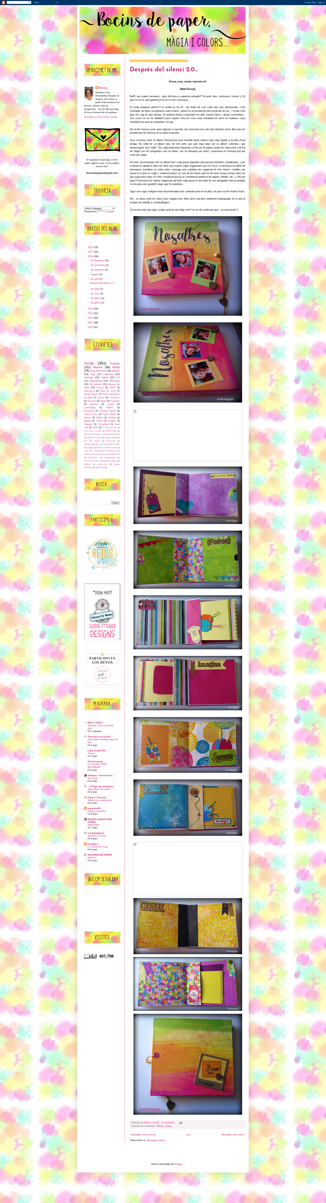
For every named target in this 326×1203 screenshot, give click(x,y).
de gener (96, 302)
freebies (87, 464)
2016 (91, 256)
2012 (91, 322)
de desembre (98, 260)
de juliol (95, 279)
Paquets (88, 424)
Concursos (114, 397)
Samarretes (93, 458)
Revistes (91, 401)
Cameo (99, 421)
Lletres (87, 417)
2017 (91, 251)
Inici (188, 1134)
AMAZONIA (93, 825)
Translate (109, 211)
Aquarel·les (110, 441)
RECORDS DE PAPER (100, 854)
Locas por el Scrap (92, 431)
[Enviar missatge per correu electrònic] (180, 1122)
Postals (115, 363)
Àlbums (160, 1126)
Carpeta (106, 444)
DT (103, 427)
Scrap (168, 1126)
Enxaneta (113, 427)
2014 (91, 313)
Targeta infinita (111, 437)
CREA (112, 387)
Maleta (99, 417)
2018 (91, 247)
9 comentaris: (169, 1122)
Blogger (179, 1164)
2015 (91, 308)
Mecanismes (110, 451)
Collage (90, 448)
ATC (86, 441)
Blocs (97, 444)
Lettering (97, 451)
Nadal (116, 367)
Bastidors (88, 444)
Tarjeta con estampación (100, 800)
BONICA (92, 857)
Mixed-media (111, 431)
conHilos (93, 844)
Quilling (112, 417)
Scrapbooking (109, 458)
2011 (91, 327)
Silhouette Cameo (94, 437)
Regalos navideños (97, 811)
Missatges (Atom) (156, 1140)
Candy (110, 404)
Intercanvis (89, 391)
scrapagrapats (96, 833)
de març (95, 293)
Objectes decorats (91, 454)
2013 (91, 317)
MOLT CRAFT (95, 722)
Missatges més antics (232, 1134)
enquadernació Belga (107, 461)
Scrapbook (103, 424)
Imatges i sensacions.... (101, 775)
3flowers (94, 404)
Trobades (115, 401)
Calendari (108, 374)
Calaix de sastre (107, 391)
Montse (103, 87)
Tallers (104, 377)
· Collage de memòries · (101, 786)
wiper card (100, 467)
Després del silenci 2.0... (164, 70)
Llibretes (88, 377)
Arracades (89, 411)
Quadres (106, 454)
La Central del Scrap (98, 846)
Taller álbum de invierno (99, 789)
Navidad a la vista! (97, 835)
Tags (92, 374)
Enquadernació (98, 370)
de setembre (98, 269)
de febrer (96, 298)
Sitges (103, 401)
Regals (87, 421)
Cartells (116, 444)
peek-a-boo (102, 464)
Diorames (114, 380)
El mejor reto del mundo (107, 448)
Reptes (116, 370)
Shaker (109, 407)
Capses (100, 397)
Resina (117, 454)
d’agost (95, 274)
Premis (105, 394)
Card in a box (91, 414)
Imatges (112, 421)
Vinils (95, 427)
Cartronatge (89, 407)
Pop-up (100, 387)
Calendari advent (107, 411)
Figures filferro (109, 414)
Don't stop (92, 778)
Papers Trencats (97, 797)
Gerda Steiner (91, 394)
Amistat (97, 441)
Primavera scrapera (101, 434)
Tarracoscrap (95, 761)
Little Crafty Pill (96, 750)
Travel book (89, 461)
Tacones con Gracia (99, 736)
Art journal (96, 384)
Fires (86, 451)
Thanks (91, 753)
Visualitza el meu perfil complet (100, 116)
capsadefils (94, 808)
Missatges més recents (143, 1134)
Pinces (87, 434)
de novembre (98, 265)
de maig (95, 288)
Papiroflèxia (96, 380)
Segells (117, 434)
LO (118, 377)
